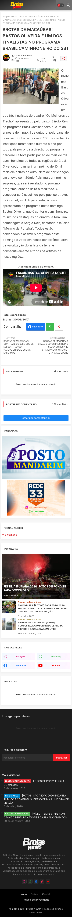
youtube (56, 665)
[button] (60, 5)
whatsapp (56, 656)
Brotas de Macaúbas (31, 16)
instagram (21, 656)
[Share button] (59, 327)
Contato (46, 894)
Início (24, 894)
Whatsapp (50, 327)
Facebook (37, 326)
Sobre (34, 894)
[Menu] (4, 5)
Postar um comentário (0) (36, 418)
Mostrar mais (61, 371)
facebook (21, 665)
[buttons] (24, 881)
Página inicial (10, 16)
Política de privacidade (36, 899)
